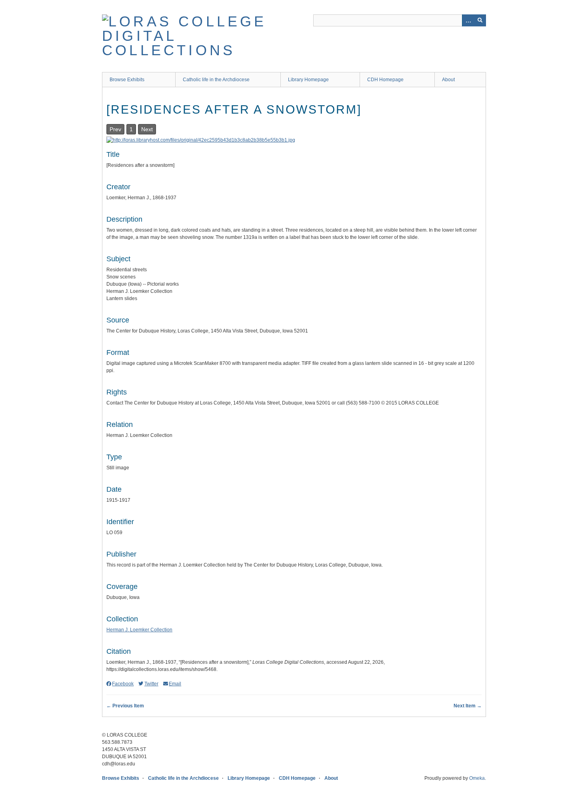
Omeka (477, 778)
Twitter (151, 684)
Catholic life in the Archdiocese (216, 79)
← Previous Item (125, 706)
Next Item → (468, 706)
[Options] (468, 20)
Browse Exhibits (127, 79)
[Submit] (480, 20)
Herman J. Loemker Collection (139, 630)
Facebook (123, 684)
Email (175, 684)
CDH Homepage (385, 79)
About (448, 79)
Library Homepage (308, 79)
